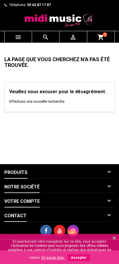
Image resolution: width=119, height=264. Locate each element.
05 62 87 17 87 (39, 5)
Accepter (79, 258)
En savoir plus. (53, 258)
